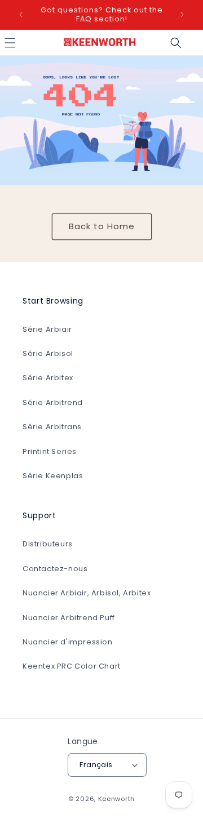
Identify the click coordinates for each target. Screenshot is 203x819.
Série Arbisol (48, 353)
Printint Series (50, 451)
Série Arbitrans (52, 426)
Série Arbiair (47, 329)
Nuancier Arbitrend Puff (69, 617)
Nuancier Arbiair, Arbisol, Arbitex (87, 592)
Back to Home (102, 226)
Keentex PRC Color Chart (72, 666)
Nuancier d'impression (68, 641)
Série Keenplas (53, 475)
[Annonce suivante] (182, 14)
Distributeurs (48, 543)
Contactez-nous (55, 568)
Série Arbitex (48, 377)
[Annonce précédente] (20, 14)
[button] (176, 42)
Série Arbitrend (53, 402)
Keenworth (116, 798)
